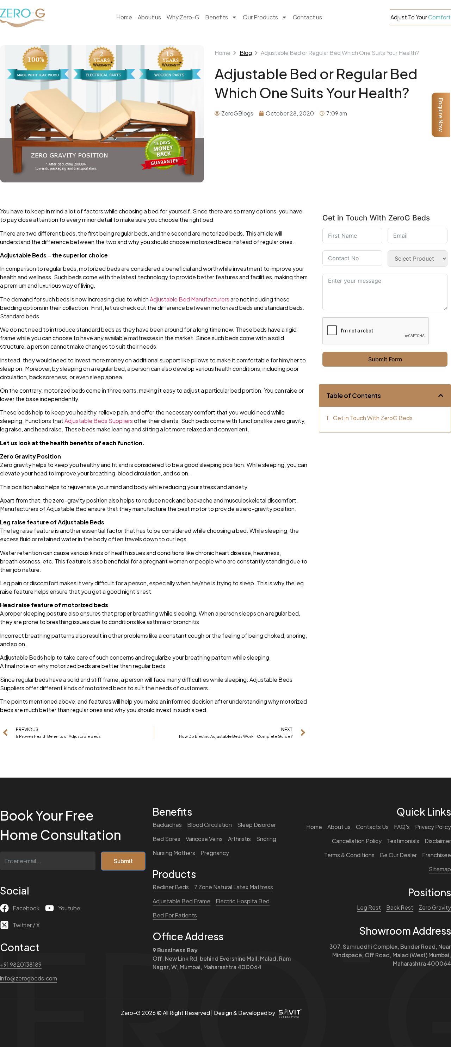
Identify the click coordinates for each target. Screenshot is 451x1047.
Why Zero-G (183, 17)
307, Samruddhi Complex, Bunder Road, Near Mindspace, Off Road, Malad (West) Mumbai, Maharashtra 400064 (390, 955)
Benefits (216, 17)
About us (149, 17)
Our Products (260, 17)
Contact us (307, 17)
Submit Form (385, 359)
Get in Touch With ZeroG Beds (373, 418)
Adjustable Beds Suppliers (98, 420)
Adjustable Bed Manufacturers (189, 299)
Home (124, 17)
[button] (441, 395)
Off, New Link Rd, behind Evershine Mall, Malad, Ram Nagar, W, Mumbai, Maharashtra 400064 (222, 958)
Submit (123, 861)
